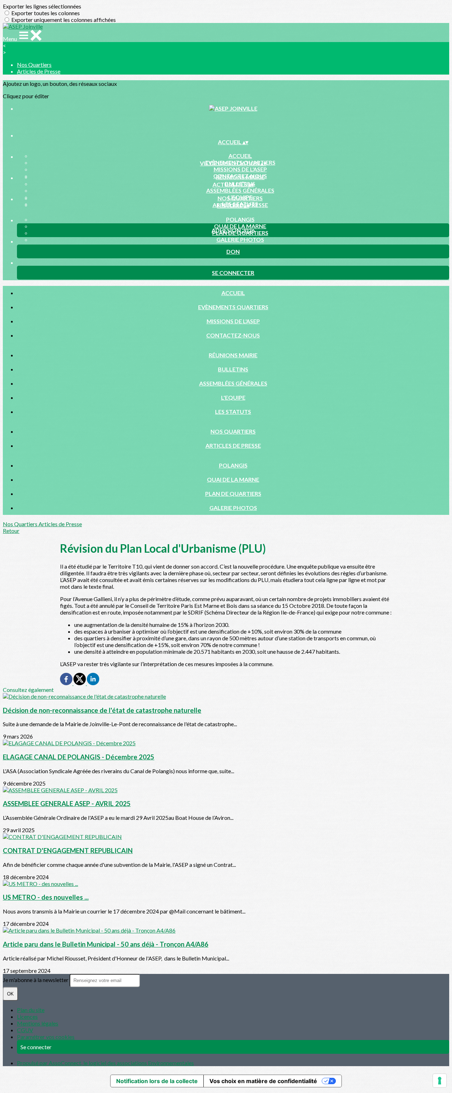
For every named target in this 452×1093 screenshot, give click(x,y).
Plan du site (30, 1009)
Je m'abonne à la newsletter (36, 979)
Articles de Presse (38, 71)
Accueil (240, 155)
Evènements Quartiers (233, 307)
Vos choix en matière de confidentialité (263, 1081)
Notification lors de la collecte (157, 1081)
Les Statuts (233, 411)
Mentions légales (37, 1023)
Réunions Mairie (240, 177)
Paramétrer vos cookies (46, 1036)
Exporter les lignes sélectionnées (42, 6)
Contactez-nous (233, 335)
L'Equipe (233, 397)
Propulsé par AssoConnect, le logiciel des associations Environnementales (105, 1062)
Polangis (240, 219)
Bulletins (233, 369)
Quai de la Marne (240, 226)
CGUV (25, 1030)
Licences (27, 1016)
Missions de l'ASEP (240, 169)
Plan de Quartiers (233, 493)
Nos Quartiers (34, 64)
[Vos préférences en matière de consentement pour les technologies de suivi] (439, 1080)
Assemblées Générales (240, 190)
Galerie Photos (240, 239)
